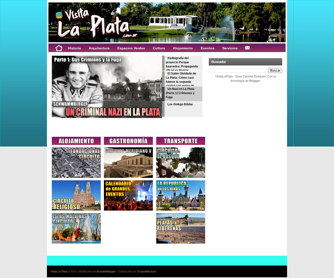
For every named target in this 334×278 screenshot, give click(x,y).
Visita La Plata (59, 271)
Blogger (254, 81)
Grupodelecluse (146, 271)
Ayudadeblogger (106, 271)
